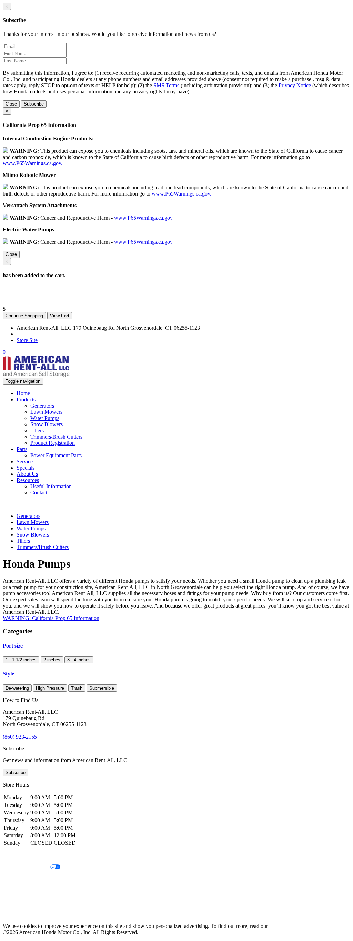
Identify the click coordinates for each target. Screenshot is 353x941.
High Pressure (50, 688)
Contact (38, 492)
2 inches (51, 659)
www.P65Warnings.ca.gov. (32, 163)
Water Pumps (44, 418)
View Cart (59, 315)
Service (25, 461)
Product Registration (52, 443)
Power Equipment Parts (56, 455)
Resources (28, 480)
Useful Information (51, 486)
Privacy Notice (295, 85)
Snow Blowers (46, 424)
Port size (13, 646)
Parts (22, 449)
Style (8, 674)
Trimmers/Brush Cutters (56, 437)
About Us (27, 474)
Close (11, 104)
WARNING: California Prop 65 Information (51, 618)
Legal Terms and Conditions (33, 879)
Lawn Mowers (46, 412)
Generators (42, 406)
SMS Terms (166, 85)
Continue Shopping (24, 315)
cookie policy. (284, 926)
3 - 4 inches (79, 659)
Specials (25, 468)
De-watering (17, 688)
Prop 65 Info (16, 902)
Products (26, 399)
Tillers (37, 430)
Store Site (27, 340)
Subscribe (34, 104)
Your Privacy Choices (26, 867)
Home (23, 393)
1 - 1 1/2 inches (21, 659)
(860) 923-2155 (34, 334)
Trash (76, 688)
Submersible (101, 688)
